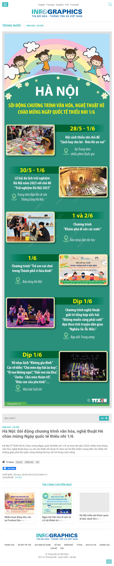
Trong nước (11, 25)
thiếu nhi (29, 462)
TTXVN (79, 545)
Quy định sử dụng (43, 545)
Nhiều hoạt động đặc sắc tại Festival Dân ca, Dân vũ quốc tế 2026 (19, 520)
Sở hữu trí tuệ (24, 545)
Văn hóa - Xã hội (34, 25)
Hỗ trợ (57, 545)
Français (50, 5)
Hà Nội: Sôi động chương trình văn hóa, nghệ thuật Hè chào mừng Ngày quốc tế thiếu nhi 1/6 (52, 434)
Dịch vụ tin (91, 545)
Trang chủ (9, 545)
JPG (102, 418)
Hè (37, 462)
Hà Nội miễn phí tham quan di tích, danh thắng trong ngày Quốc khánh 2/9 (94, 519)
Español (59, 5)
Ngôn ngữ (68, 545)
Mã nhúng (11, 468)
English (41, 5)
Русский (75, 5)
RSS (62, 548)
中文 (67, 5)
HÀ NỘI (18, 477)
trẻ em (19, 462)
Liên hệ (53, 548)
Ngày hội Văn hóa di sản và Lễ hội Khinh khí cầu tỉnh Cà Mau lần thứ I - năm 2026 (57, 520)
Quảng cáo (105, 545)
